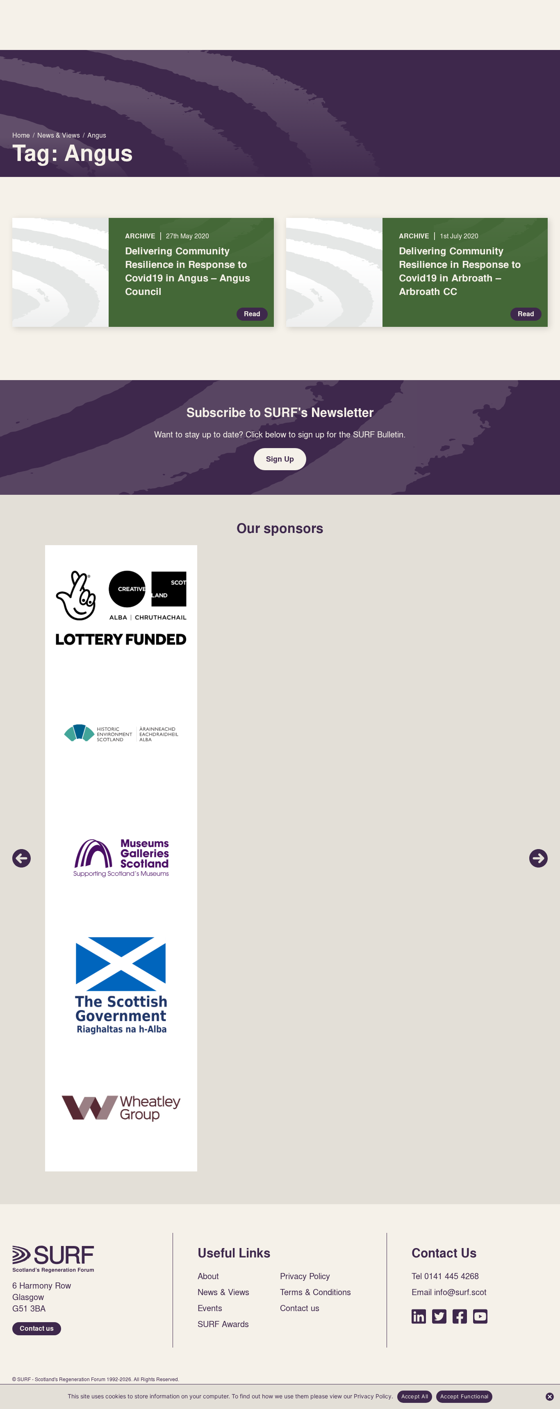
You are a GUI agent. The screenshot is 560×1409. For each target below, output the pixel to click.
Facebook (460, 1316)
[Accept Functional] (550, 1397)
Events (210, 1308)
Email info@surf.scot (449, 1292)
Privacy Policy (305, 1276)
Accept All (414, 1396)
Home (53, 1259)
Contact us (37, 1328)
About (208, 1276)
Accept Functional (464, 1396)
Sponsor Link (121, 608)
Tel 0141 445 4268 (445, 1276)
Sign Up (280, 459)
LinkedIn (419, 1316)
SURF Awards (223, 1324)
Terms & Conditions (315, 1292)
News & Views (223, 1292)
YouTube (480, 1316)
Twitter (439, 1316)
